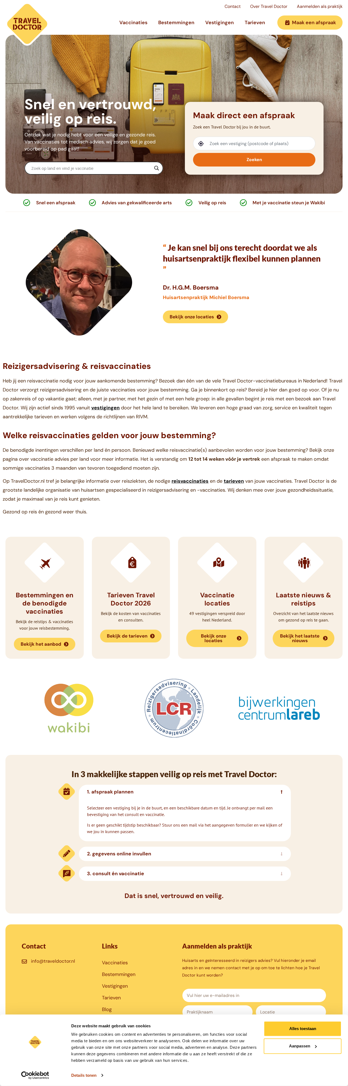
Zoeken (254, 159)
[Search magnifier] (156, 168)
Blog (107, 1009)
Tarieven (255, 22)
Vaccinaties (133, 22)
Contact (233, 6)
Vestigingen (219, 22)
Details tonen (84, 1075)
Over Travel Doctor (268, 6)
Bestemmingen (176, 22)
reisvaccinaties (190, 481)
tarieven (234, 481)
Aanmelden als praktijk (320, 6)
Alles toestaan (302, 1028)
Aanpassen (299, 1046)
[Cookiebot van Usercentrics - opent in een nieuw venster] (35, 1075)
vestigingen (105, 407)
